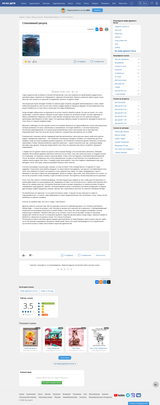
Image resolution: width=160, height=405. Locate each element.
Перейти (97, 10)
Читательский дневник (27, 397)
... (131, 3)
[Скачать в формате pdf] (101, 29)
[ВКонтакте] (97, 282)
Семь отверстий (121, 40)
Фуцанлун (118, 33)
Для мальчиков (120, 80)
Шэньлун (118, 30)
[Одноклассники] (101, 282)
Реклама (57, 397)
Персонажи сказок (45, 397)
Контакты (83, 397)
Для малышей (120, 102)
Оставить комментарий (52, 383)
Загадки (95, 3)
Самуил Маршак (121, 152)
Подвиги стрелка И (122, 26)
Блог (114, 3)
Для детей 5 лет (121, 91)
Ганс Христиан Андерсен (124, 149)
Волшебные (119, 63)
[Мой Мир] (105, 282)
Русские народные (122, 59)
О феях (117, 87)
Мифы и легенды (47, 291)
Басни (70, 3)
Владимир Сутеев (121, 145)
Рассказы (46, 3)
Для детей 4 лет (121, 109)
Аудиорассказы (59, 3)
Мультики (123, 3)
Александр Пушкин (122, 131)
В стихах (118, 77)
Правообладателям (70, 397)
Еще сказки (65, 358)
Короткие (118, 70)
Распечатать (100, 255)
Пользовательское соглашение (100, 397)
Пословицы (77, 394)
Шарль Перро (120, 138)
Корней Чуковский (122, 142)
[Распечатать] (106, 29)
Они (116, 44)
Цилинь (118, 37)
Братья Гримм (120, 135)
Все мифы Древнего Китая (64, 364)
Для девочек (119, 84)
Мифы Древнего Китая (28, 291)
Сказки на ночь (120, 66)
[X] (108, 282)
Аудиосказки (34, 3)
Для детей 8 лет (121, 123)
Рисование (67, 394)
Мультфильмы (94, 394)
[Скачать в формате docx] (97, 29)
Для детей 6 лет (121, 116)
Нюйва (117, 47)
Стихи (78, 3)
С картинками (120, 94)
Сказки (23, 3)
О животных (119, 73)
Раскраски (105, 3)
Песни (86, 3)
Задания (105, 394)
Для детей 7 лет (121, 120)
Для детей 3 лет (121, 106)
